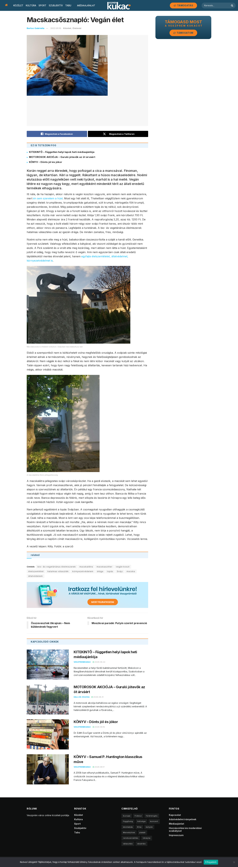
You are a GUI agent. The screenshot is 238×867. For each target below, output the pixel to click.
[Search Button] (232, 5)
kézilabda (128, 827)
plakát (142, 832)
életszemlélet (36, 571)
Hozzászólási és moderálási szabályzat (185, 829)
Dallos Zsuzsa (82, 697)
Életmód (77, 28)
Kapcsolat (175, 815)
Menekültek (129, 832)
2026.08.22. (100, 662)
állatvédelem (35, 576)
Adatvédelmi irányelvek (182, 819)
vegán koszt (123, 566)
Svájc (120, 571)
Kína (139, 827)
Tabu (68, 5)
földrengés (152, 816)
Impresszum (176, 835)
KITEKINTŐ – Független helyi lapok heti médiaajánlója (61, 152)
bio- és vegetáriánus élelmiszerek (57, 566)
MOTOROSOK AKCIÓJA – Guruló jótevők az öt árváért (62, 157)
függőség (128, 821)
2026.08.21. (98, 697)
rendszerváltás (130, 838)
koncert (154, 821)
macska (131, 571)
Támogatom (184, 32)
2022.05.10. (56, 28)
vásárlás (141, 844)
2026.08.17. (99, 767)
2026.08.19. (99, 727)
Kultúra (31, 5)
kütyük (149, 827)
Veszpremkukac (82, 662)
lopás (110, 571)
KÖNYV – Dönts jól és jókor (45, 162)
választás (128, 844)
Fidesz (138, 816)
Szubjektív (56, 5)
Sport (42, 5)
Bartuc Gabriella (35, 28)
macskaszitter (104, 566)
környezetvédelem (82, 571)
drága (100, 571)
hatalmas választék (58, 571)
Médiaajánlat (86, 5)
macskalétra (86, 566)
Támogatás (185, 5)
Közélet (18, 5)
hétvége (141, 821)
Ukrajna (146, 838)
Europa (126, 816)
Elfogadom (210, 862)
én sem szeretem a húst (48, 198)
